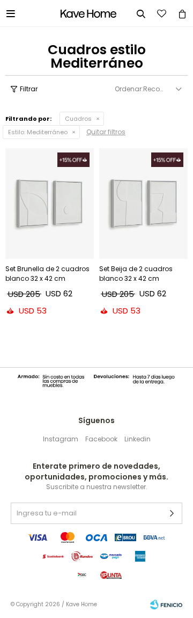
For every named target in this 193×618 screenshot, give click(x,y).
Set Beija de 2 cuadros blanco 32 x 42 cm (136, 273)
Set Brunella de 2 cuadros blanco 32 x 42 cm (47, 273)
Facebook (101, 438)
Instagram (60, 438)
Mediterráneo (38, 132)
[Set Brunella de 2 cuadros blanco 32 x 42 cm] (49, 203)
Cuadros (78, 118)
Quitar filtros (105, 131)
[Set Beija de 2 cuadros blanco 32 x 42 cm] (143, 203)
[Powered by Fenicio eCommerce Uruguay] (166, 605)
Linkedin (137, 438)
